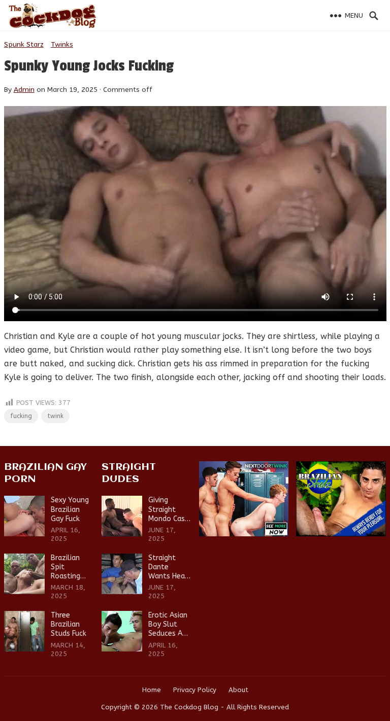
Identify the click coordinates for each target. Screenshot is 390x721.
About (238, 690)
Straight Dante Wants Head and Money (168, 567)
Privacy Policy (194, 690)
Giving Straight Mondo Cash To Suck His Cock (168, 510)
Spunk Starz (24, 44)
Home (151, 690)
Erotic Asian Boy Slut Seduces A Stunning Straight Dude (167, 625)
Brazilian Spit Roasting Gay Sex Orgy (65, 567)
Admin (24, 89)
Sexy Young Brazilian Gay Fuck (70, 509)
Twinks (62, 44)
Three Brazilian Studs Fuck (68, 624)
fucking (21, 416)
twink (55, 416)
